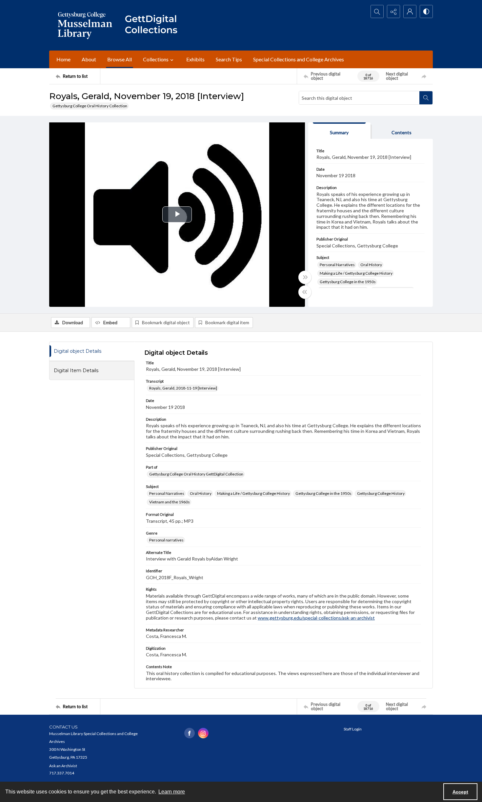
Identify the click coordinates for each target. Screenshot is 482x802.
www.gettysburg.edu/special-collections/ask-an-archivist (316, 618)
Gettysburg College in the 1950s (348, 281)
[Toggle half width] (304, 292)
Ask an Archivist (63, 765)
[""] (154, 25)
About (89, 59)
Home (63, 59)
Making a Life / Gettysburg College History (356, 273)
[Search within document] (425, 97)
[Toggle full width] (304, 277)
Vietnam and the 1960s (169, 501)
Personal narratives (166, 540)
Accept (460, 791)
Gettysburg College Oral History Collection (89, 105)
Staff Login (353, 729)
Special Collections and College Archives (298, 59)
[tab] (339, 130)
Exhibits (195, 59)
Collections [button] (156, 59)
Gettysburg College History (381, 493)
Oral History (371, 264)
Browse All (119, 59)
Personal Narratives (337, 264)
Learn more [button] (171, 791)
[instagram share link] (203, 733)
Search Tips (229, 59)
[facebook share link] (189, 733)
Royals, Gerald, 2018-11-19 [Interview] (183, 388)
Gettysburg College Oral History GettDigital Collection (196, 474)
